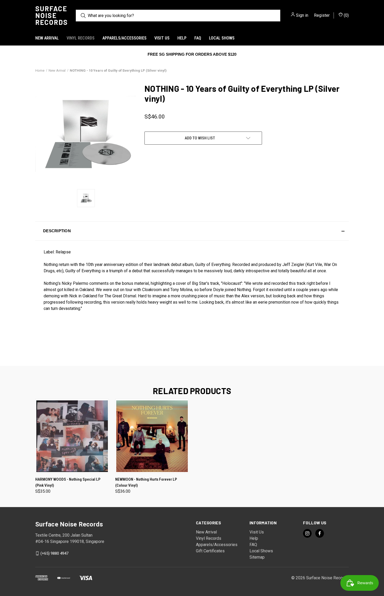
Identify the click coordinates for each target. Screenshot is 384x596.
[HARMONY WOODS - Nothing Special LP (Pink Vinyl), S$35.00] (72, 436)
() (346, 15)
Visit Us (162, 38)
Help (182, 38)
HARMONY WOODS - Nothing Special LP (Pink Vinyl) (67, 482)
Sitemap (257, 557)
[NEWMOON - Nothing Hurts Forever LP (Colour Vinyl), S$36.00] (152, 436)
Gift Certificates (210, 550)
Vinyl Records (81, 38)
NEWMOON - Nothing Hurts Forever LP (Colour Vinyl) (146, 482)
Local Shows (222, 38)
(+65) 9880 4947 (54, 553)
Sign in (302, 15)
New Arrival (47, 38)
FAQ (197, 38)
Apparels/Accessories (124, 38)
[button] (192, 231)
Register (322, 15)
